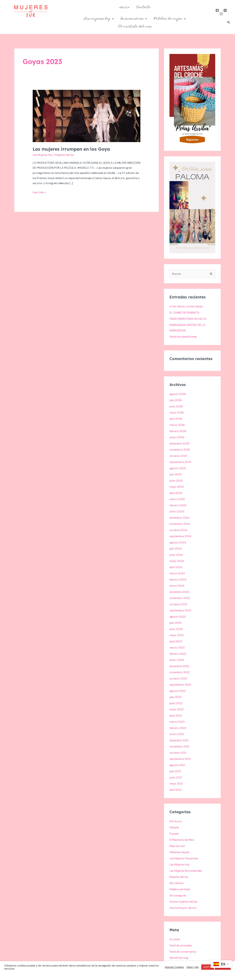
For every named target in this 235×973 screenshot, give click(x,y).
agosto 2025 (177, 468)
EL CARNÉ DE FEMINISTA (184, 312)
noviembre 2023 (179, 598)
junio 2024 (176, 555)
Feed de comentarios (182, 951)
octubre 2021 (177, 752)
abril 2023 (175, 641)
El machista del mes (135, 27)
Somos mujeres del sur (183, 901)
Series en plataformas (183, 336)
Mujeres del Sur (179, 877)
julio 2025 (175, 474)
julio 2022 (175, 697)
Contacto (143, 7)
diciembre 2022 (179, 666)
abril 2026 (175, 419)
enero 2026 (176, 437)
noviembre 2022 (179, 672)
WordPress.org (178, 958)
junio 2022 (176, 703)
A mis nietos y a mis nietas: (186, 306)
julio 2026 (175, 400)
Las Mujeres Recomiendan (185, 871)
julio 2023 (175, 623)
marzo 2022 (177, 722)
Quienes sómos (132, 19)
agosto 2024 (177, 542)
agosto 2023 (177, 616)
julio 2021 (175, 771)
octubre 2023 (178, 604)
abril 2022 (175, 715)
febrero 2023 (177, 654)
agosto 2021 (177, 765)
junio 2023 (176, 629)
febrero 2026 (177, 431)
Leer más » (39, 192)
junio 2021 (175, 777)
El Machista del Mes (181, 840)
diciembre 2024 (179, 517)
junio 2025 (176, 480)
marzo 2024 (177, 573)
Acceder (174, 939)
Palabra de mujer (168, 19)
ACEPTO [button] (207, 967)
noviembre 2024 (179, 524)
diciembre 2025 (179, 443)
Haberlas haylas (179, 852)
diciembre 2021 (178, 740)
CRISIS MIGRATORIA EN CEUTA (188, 319)
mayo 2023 (176, 635)
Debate (174, 827)
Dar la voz (175, 821)
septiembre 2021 (179, 759)
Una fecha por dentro (183, 908)
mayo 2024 (176, 561)
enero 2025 (176, 511)
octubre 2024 (178, 530)
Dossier (174, 833)
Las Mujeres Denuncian (183, 858)
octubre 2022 (178, 678)
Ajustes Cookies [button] (174, 967)
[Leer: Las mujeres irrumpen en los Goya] (87, 116)
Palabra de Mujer (179, 889)
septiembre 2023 (180, 610)
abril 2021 (175, 790)
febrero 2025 (177, 505)
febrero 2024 (177, 579)
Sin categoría (177, 895)
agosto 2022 (177, 691)
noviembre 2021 (179, 746)
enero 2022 (176, 734)
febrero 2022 (177, 728)
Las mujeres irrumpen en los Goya (71, 149)
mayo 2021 (176, 783)
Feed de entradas (180, 945)
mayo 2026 (176, 412)
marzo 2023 (177, 647)
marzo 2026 (177, 425)
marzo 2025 (177, 499)
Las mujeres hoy (97, 19)
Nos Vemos (176, 883)
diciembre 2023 (179, 592)
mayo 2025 (176, 487)
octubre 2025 (178, 456)
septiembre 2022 (180, 684)
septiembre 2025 (180, 462)
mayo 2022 (176, 709)
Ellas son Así (177, 846)
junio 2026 (176, 406)
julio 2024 (175, 548)
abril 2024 (175, 567)
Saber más (192, 967)
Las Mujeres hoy (43, 155)
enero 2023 (176, 660)
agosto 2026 (177, 394)
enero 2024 (176, 586)
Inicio (124, 7)
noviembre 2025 (179, 449)
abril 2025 (175, 493)
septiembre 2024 (180, 536)
